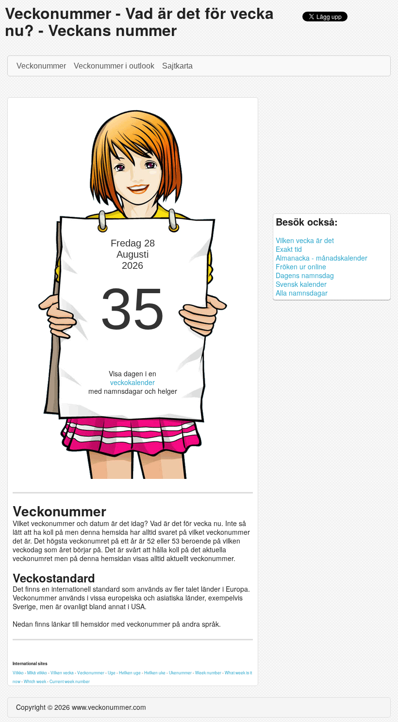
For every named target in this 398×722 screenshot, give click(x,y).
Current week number (70, 681)
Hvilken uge (130, 672)
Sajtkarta (177, 66)
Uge (112, 672)
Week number (208, 672)
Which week (35, 681)
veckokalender (132, 382)
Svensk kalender (301, 284)
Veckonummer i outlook (114, 66)
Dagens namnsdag (305, 275)
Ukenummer (180, 672)
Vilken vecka (62, 672)
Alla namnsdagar (302, 293)
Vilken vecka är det (305, 240)
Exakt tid (289, 249)
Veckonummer (41, 66)
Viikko (18, 672)
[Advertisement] (332, 147)
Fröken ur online (301, 266)
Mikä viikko (37, 672)
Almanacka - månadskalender (321, 258)
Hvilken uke (155, 672)
